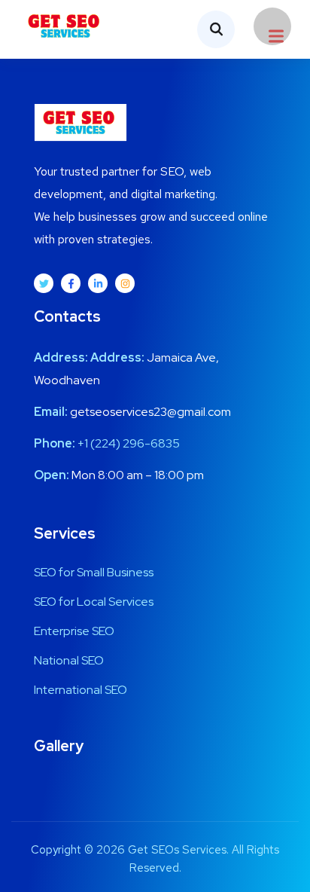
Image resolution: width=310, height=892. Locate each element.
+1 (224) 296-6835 (129, 443)
